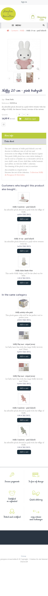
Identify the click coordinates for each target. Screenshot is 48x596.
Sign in (24, 2)
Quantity (5, 115)
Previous (9, 78)
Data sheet (9, 141)
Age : (3, 99)
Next (38, 78)
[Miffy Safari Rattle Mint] (23, 261)
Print (3, 124)
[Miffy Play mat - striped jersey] (23, 335)
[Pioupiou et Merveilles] (9, 14)
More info (8, 135)
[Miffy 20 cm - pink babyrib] (19, 77)
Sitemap (23, 556)
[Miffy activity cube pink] (23, 303)
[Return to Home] (8, 30)
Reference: (5, 103)
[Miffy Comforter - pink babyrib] (23, 198)
